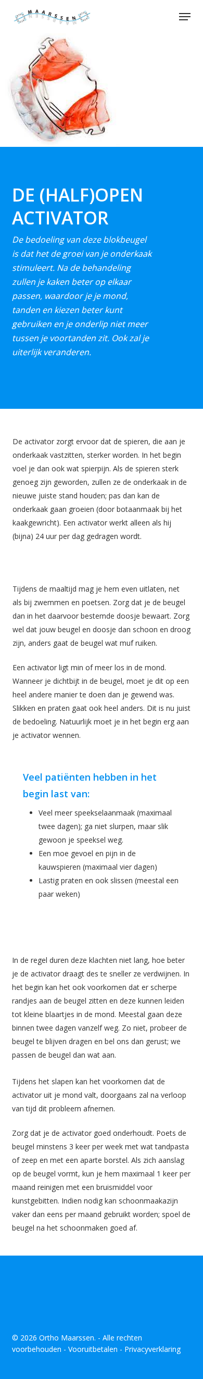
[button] (185, 16)
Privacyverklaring (152, 1349)
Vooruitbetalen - (96, 1349)
